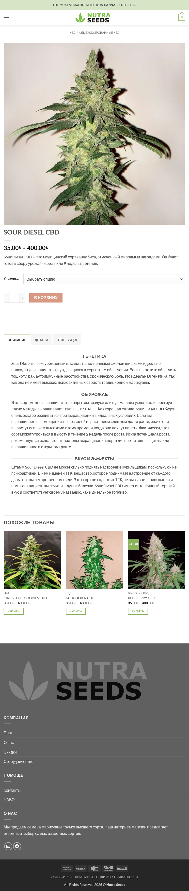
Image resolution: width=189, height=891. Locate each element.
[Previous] (4, 583)
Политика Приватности (117, 877)
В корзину (46, 297)
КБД (72, 32)
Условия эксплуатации (72, 877)
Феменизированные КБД (99, 32)
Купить (14, 611)
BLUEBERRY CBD (141, 598)
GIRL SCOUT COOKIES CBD (25, 598)
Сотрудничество (18, 761)
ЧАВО (9, 799)
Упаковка (11, 278)
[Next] (185, 583)
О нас (9, 742)
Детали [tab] (41, 340)
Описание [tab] (17, 340)
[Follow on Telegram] (17, 846)
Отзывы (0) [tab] (67, 340)
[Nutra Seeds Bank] (94, 17)
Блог (8, 732)
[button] (7, 17)
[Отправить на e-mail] (8, 846)
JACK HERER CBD (80, 598)
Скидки (10, 752)
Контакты (12, 790)
